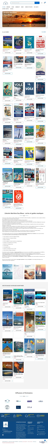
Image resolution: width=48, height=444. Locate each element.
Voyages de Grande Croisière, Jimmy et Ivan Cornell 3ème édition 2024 (29, 139)
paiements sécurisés (42, 416)
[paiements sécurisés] (38, 415)
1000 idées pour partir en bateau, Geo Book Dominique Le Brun (40, 326)
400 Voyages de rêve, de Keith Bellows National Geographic (7, 354)
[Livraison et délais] (2, 415)
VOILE (15, 97)
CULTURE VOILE (27, 96)
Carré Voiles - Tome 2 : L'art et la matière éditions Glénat (18, 374)
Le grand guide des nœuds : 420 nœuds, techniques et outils (40, 184)
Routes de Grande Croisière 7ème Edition (18, 161)
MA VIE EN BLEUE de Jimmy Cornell (7, 160)
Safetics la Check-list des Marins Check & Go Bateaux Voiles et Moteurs (18, 205)
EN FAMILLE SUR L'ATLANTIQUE (5, 183)
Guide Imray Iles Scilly (6, 49)
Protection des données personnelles (8, 442)
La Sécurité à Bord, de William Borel (29, 333)
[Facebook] (3, 435)
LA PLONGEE (27, 306)
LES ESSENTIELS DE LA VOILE (29, 161)
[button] (7, 53)
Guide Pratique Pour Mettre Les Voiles (40, 140)
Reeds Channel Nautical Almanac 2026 (17, 119)
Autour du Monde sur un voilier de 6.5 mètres (28, 64)
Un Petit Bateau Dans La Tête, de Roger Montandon (40, 355)
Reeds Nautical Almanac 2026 (29, 117)
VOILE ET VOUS (38, 76)
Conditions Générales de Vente (19, 415)
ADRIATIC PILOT (5, 303)
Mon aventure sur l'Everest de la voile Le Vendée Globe (18, 64)
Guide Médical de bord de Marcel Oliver (40, 50)
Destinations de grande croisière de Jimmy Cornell (7, 204)
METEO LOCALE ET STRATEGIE (39, 162)
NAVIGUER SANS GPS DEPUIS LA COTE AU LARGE (18, 184)
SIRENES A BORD (38, 118)
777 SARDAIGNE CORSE (17, 50)
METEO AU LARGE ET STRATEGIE (6, 140)
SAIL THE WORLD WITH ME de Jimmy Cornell (29, 182)
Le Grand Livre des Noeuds (40, 95)
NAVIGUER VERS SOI (6, 97)
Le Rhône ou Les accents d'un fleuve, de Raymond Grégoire (7, 377)
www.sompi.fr (24, 441)
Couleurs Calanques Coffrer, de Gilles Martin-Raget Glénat (18, 356)
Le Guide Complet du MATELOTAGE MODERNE (7, 119)
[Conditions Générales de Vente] (14, 415)
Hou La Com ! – (30, 441)
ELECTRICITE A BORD (28, 49)
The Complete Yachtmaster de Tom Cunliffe (7, 70)
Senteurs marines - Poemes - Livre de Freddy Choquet (7, 327)
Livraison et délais (7, 415)
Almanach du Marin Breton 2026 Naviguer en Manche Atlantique (18, 141)
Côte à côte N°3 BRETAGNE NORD (40, 303)
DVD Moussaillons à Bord (29, 353)
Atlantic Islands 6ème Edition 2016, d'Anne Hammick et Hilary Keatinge (18, 327)
